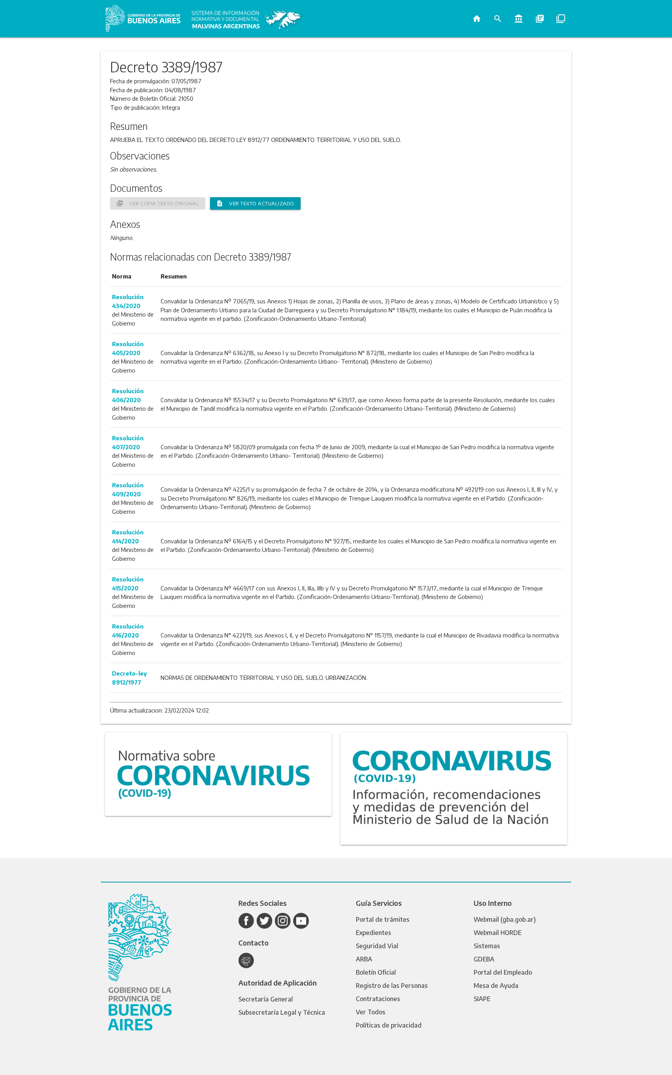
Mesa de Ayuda (496, 985)
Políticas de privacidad (389, 1025)
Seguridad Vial (377, 946)
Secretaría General (265, 999)
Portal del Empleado (503, 972)
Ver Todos (370, 1012)
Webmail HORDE (498, 933)
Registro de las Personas (392, 985)
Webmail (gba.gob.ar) (505, 919)
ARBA (364, 959)
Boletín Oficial (376, 972)
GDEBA (484, 959)
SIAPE (482, 999)
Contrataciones (378, 999)
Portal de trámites (383, 919)
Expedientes (373, 933)
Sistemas (487, 946)
